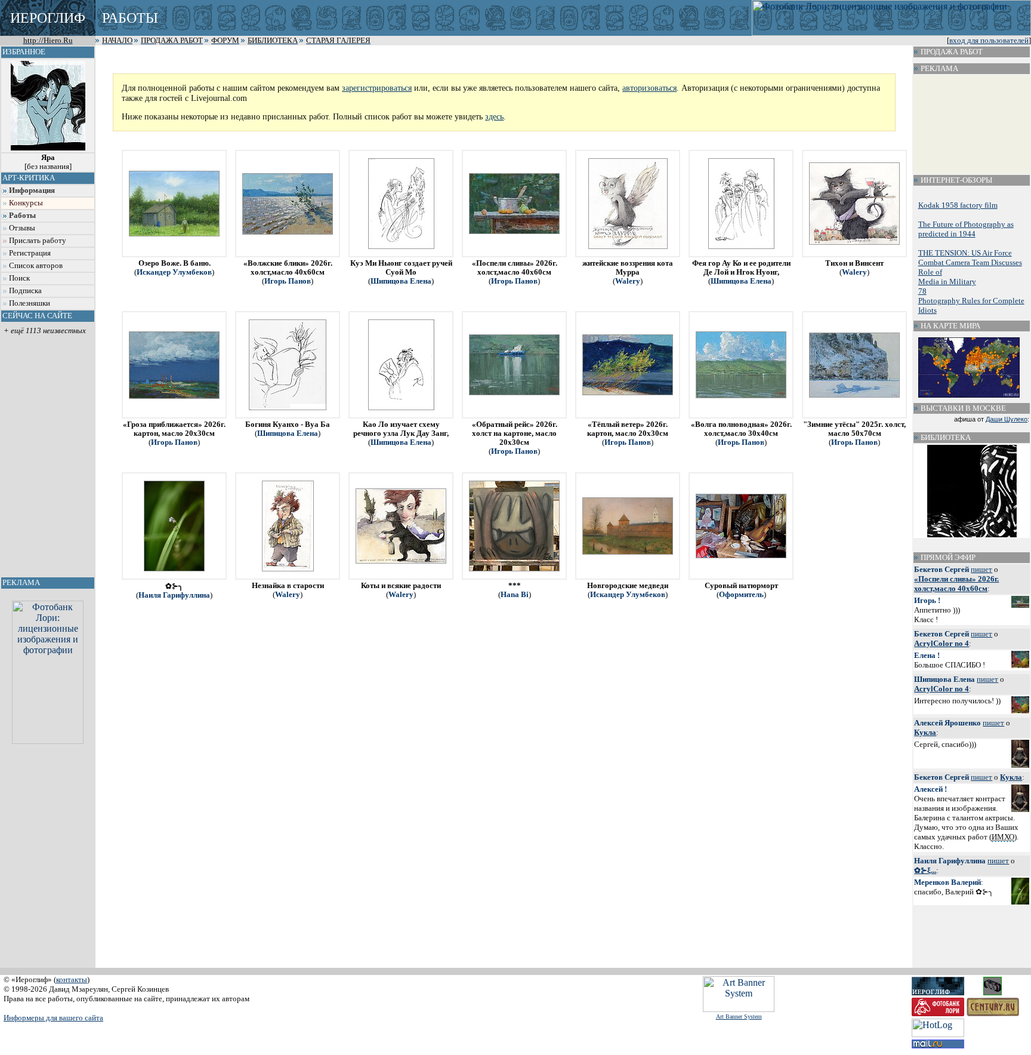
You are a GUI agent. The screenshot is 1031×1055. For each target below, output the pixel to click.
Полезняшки (29, 303)
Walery (627, 281)
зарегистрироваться (377, 88)
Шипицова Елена (401, 281)
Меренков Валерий (947, 882)
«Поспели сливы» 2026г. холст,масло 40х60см (956, 583)
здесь (494, 116)
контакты (71, 979)
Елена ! (927, 655)
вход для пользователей (989, 40)
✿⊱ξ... (925, 870)
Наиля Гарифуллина (174, 595)
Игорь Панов (287, 281)
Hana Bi (515, 594)
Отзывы (22, 228)
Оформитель (741, 594)
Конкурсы (26, 203)
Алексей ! (930, 789)
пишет (981, 569)
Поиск (19, 278)
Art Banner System (739, 1016)
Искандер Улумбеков (174, 272)
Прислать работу (37, 240)
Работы (22, 215)
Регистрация (30, 253)
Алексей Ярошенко (947, 722)
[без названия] (48, 162)
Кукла (925, 732)
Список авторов (36, 266)
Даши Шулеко (1006, 419)
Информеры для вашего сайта (53, 1017)
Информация (32, 190)
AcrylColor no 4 (941, 643)
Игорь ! (927, 600)
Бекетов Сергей (941, 569)
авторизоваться (649, 88)
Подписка (25, 291)
